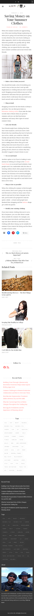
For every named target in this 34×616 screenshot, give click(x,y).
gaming (21, 439)
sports (23, 460)
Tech (11, 463)
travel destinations (10, 466)
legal (12, 450)
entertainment (8, 433)
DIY (18, 429)
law (22, 446)
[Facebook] (15, 2)
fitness (6, 439)
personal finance (16, 453)
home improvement (21, 443)
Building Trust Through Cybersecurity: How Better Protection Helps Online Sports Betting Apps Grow (16, 384)
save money (7, 460)
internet (6, 446)
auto (11, 422)
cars (13, 429)
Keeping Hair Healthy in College (12, 322)
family (24, 433)
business (24, 422)
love (18, 450)
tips (17, 463)
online (6, 453)
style (6, 463)
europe (17, 433)
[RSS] (18, 2)
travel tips (22, 466)
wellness (19, 470)
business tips (19, 426)
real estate (7, 456)
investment (15, 446)
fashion (25, 202)
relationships (18, 456)
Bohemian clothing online (10, 111)
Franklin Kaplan (12, 27)
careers (6, 429)
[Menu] (3, 6)
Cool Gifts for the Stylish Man (11, 350)
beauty (17, 422)
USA (5, 470)
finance (14, 436)
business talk (8, 426)
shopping (16, 460)
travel (23, 463)
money (23, 450)
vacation (11, 470)
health (6, 443)
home (12, 443)
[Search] (32, 2)
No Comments (24, 27)
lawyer (6, 450)
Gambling (14, 439)
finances (21, 436)
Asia (5, 422)
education (24, 429)
